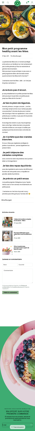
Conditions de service (17, 287)
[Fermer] (32, 329)
